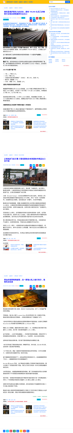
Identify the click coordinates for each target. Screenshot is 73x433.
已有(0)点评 (19, 17)
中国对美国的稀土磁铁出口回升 (14, 240)
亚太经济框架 (21, 155)
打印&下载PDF (6, 19)
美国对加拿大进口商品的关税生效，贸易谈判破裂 (60, 51)
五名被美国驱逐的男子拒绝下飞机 (57, 47)
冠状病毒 (50, 62)
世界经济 (20, 7)
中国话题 (50, 61)
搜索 (68, 2)
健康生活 (26, 2)
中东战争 (57, 59)
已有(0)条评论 (44, 114)
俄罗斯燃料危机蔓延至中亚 (13, 117)
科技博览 (31, 2)
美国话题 (57, 61)
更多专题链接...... (67, 65)
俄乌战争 (63, 61)
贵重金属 (16, 275)
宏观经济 (16, 7)
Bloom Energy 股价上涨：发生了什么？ (58, 8)
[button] (31, 18)
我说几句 (23, 17)
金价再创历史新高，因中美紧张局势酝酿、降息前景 (17, 401)
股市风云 (63, 59)
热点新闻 (6, 7)
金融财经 (21, 2)
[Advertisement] (26, 143)
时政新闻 (16, 2)
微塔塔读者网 (10, 2)
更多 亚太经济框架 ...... (43, 252)
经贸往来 (16, 155)
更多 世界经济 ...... (43, 131)
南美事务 (50, 59)
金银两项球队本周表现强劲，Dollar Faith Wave (60, 45)
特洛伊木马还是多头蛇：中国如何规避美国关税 (60, 15)
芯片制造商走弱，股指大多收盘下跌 (57, 17)
